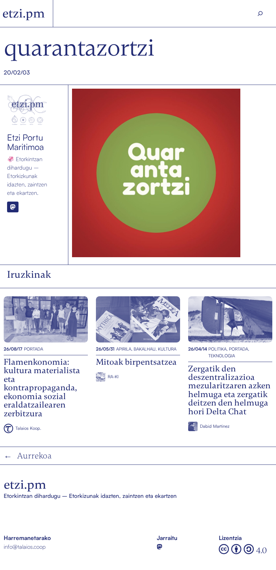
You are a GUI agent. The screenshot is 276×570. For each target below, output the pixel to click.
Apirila (123, 349)
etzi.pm (23, 13)
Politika (217, 349)
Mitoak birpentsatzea (122, 319)
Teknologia (221, 355)
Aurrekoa (34, 455)
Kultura (167, 349)
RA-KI (113, 376)
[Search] (260, 13)
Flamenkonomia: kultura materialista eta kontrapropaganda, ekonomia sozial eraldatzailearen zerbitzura (45, 319)
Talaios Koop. (28, 428)
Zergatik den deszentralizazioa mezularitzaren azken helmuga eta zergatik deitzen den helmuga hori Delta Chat (230, 319)
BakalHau (145, 349)
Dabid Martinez (215, 426)
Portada (33, 349)
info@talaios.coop (25, 546)
